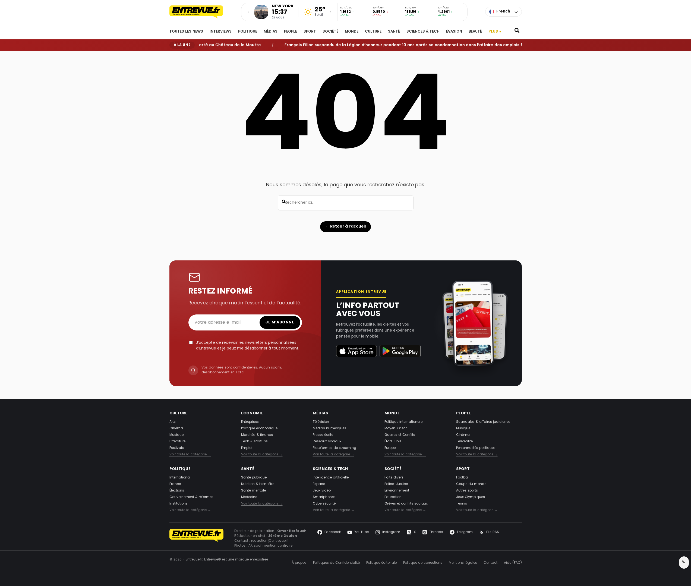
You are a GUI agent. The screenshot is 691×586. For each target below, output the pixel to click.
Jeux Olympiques (470, 497)
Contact (490, 562)
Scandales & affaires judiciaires (483, 422)
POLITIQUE (247, 32)
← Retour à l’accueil (346, 226)
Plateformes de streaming (334, 448)
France (175, 484)
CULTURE (373, 32)
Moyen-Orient (395, 428)
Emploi (246, 448)
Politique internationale (403, 422)
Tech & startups (254, 441)
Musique (176, 435)
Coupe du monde (471, 484)
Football (462, 477)
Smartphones (324, 497)
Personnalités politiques (476, 448)
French (503, 11)
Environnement (396, 490)
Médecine (249, 497)
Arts (172, 422)
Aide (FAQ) (513, 562)
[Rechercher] (517, 32)
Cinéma (176, 428)
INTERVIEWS (221, 32)
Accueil (174, 55)
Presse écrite (323, 435)
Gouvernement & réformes (191, 497)
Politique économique (259, 428)
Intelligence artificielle (331, 477)
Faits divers (393, 477)
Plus (494, 31)
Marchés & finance (257, 435)
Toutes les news (186, 32)
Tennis (461, 503)
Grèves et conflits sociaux (406, 503)
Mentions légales (463, 562)
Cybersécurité (324, 503)
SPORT (310, 32)
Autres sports (467, 490)
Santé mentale (253, 490)
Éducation (393, 497)
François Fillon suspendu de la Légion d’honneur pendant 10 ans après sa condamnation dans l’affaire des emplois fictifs (398, 45)
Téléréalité (464, 441)
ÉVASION (454, 32)
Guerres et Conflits (399, 435)
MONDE (351, 32)
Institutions (178, 503)
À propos (299, 562)
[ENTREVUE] (196, 538)
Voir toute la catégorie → (190, 454)
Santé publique (254, 477)
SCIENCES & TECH (423, 32)
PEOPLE (290, 32)
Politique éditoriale (381, 562)
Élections (176, 490)
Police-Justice (396, 484)
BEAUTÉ (475, 32)
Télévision (321, 422)
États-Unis (393, 441)
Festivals (176, 448)
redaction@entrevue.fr (270, 541)
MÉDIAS (270, 32)
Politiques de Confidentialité (336, 562)
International (180, 477)
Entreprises (250, 422)
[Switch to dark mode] (684, 562)
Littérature (177, 441)
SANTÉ (394, 32)
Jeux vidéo (322, 490)
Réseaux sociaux (327, 441)
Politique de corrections (422, 562)
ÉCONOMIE (252, 413)
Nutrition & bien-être (257, 484)
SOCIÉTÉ (330, 32)
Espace (319, 484)
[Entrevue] (202, 11)
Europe (390, 448)
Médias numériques (329, 428)
